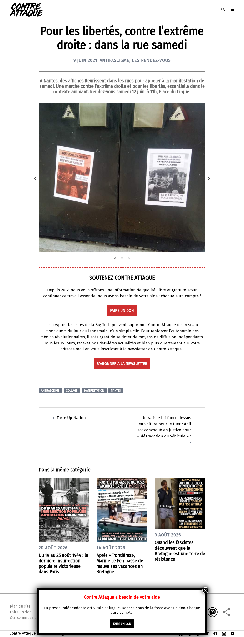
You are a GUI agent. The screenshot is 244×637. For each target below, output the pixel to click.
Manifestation (94, 390)
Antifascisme (114, 60)
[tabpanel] (122, 177)
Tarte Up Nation (71, 417)
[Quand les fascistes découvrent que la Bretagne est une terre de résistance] (180, 503)
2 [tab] (122, 257)
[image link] (122, 177)
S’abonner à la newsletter (122, 363)
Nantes (116, 390)
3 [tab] (129, 257)
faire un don (122, 310)
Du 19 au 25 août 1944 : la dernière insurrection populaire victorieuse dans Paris (63, 563)
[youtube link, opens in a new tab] (232, 633)
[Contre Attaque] (26, 9)
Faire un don (20, 612)
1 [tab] (114, 257)
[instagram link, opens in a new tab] (224, 633)
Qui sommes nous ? (26, 617)
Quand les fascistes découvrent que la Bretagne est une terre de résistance (180, 550)
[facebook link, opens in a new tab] (215, 633)
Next (209, 178)
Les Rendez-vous (151, 60)
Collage (71, 390)
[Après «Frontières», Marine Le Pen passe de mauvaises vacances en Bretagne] (122, 509)
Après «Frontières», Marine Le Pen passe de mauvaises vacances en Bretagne (120, 563)
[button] (223, 9)
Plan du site (20, 606)
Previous (35, 178)
